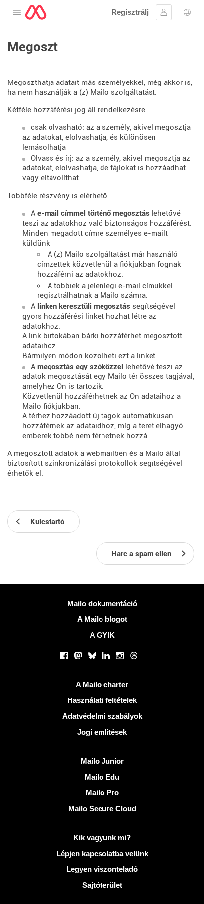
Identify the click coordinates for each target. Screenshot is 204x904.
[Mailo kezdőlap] (36, 12)
